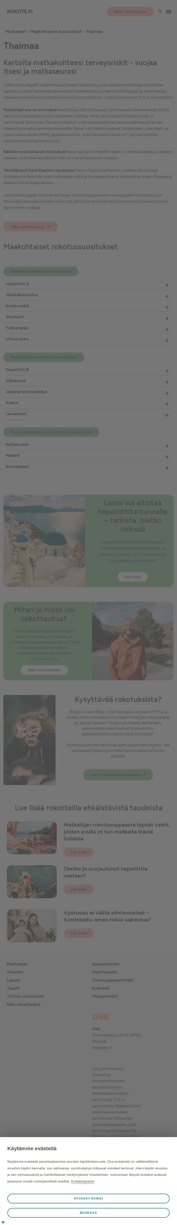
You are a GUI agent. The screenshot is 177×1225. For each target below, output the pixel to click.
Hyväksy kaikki (88, 1198)
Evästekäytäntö (82, 1181)
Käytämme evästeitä (32, 1148)
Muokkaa (88, 1212)
